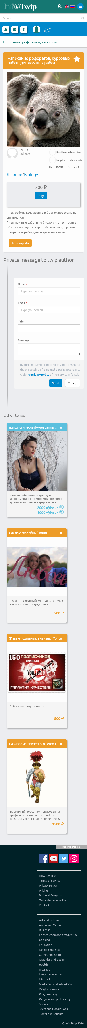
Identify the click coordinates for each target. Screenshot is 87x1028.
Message (23, 340)
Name (21, 284)
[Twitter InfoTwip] (63, 858)
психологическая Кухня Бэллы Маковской (40, 427)
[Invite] (59, 6)
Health (43, 964)
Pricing (43, 890)
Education (45, 945)
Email (21, 303)
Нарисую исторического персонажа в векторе (42, 743)
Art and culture (49, 920)
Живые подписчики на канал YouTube (37, 638)
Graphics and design (52, 959)
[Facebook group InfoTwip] (43, 858)
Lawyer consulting (51, 974)
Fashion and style (50, 949)
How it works (47, 875)
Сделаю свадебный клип (28, 532)
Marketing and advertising (56, 984)
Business (44, 930)
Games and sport (50, 954)
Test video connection (53, 900)
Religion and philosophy (54, 999)
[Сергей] (12, 150)
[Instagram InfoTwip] (74, 858)
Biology (31, 174)
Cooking (44, 940)
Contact (44, 905)
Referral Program (50, 895)
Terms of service (49, 880)
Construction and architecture (58, 935)
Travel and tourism (51, 1014)
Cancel (72, 383)
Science (14, 174)
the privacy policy (37, 374)
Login (47, 28)
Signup (47, 31)
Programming (48, 994)
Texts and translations (53, 1009)
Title (21, 321)
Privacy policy (48, 885)
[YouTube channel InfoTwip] (53, 858)
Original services (50, 989)
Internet (44, 969)
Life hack (45, 979)
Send (55, 383)
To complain (20, 243)
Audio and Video (50, 925)
